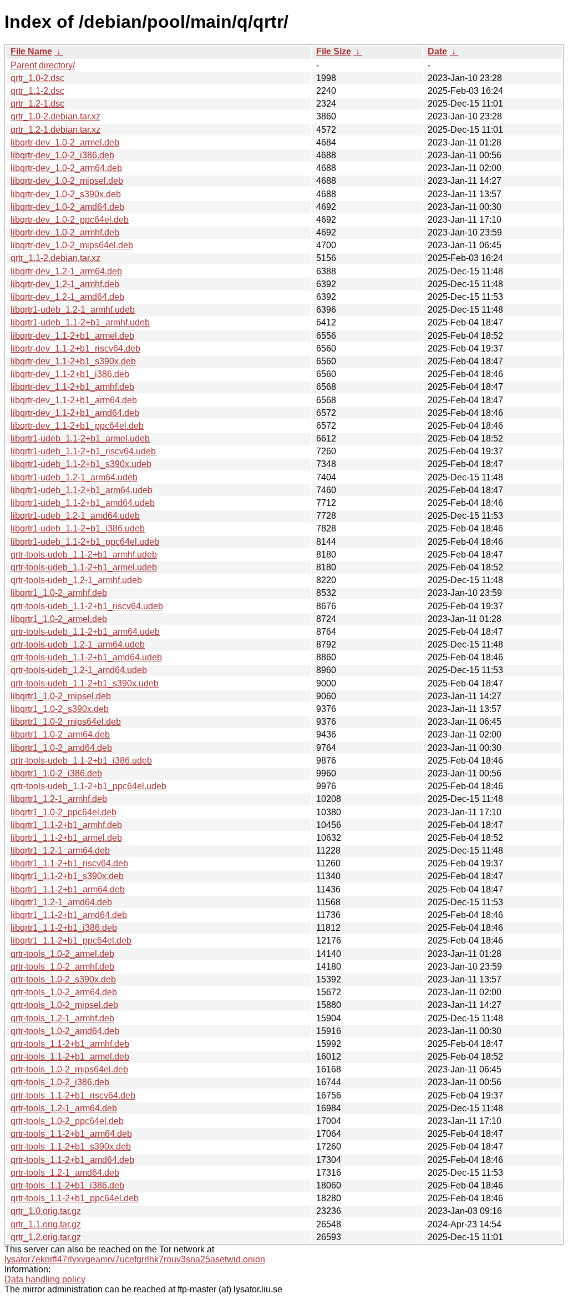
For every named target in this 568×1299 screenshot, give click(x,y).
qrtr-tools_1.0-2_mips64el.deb (69, 1069)
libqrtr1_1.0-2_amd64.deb (61, 748)
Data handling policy (44, 1279)
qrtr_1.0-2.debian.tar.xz (55, 116)
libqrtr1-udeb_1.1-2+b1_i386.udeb (78, 528)
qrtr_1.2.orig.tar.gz (46, 1237)
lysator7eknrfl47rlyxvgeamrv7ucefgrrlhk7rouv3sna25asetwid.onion (134, 1259)
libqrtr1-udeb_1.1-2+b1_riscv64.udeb (83, 451)
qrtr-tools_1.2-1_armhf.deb (62, 1018)
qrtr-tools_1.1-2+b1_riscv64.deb (73, 1095)
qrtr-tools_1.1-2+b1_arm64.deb (71, 1133)
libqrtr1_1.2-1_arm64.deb (60, 850)
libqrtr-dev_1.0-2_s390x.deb (66, 194)
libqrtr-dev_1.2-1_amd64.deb (67, 297)
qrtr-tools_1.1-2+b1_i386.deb (67, 1185)
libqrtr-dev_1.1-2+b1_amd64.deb (75, 413)
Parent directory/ (43, 65)
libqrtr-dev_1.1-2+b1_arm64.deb (74, 400)
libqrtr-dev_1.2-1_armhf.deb (65, 284)
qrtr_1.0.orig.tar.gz (46, 1211)
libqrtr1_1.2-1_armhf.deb (59, 799)
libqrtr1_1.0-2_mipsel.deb (61, 696)
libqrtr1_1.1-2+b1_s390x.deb (67, 876)
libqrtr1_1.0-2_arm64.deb (60, 734)
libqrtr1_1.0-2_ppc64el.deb (63, 812)
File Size (333, 51)
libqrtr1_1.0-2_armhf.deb (59, 593)
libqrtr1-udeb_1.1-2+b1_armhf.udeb (80, 322)
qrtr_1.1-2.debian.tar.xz (55, 258)
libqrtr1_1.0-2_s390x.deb (60, 709)
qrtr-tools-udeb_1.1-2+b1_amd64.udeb (86, 657)
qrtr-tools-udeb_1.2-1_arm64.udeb (78, 644)
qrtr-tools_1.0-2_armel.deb (62, 954)
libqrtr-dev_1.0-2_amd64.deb (67, 207)
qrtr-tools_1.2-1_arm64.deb (64, 1108)
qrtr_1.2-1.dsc (37, 103)
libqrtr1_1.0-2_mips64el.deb (66, 721)
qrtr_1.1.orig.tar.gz (46, 1224)
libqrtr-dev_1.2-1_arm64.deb (66, 271)
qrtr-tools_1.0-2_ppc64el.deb (67, 1121)
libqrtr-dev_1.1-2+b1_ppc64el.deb (77, 425)
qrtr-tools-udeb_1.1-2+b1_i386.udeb (81, 760)
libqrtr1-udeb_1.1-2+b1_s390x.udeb (81, 464)
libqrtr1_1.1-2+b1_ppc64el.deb (71, 940)
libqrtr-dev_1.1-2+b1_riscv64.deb (75, 348)
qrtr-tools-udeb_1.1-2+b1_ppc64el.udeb (88, 786)
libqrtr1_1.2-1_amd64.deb (61, 902)
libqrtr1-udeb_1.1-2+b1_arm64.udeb (82, 490)
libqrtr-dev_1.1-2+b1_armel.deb (72, 335)
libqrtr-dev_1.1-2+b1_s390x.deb (73, 361)
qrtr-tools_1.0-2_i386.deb (60, 1082)
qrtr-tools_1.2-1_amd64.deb (65, 1172)
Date (437, 51)
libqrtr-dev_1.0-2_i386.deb (62, 155)
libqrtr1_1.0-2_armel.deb (59, 619)
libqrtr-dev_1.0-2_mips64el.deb (72, 245)
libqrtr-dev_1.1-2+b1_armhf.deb (72, 387)
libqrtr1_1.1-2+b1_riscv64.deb (69, 863)
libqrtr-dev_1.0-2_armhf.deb (65, 232)
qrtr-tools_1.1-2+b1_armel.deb (70, 1056)
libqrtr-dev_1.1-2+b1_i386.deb (70, 374)
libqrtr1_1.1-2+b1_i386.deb (64, 927)
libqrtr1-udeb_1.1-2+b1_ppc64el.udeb (85, 541)
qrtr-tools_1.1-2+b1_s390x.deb (71, 1146)
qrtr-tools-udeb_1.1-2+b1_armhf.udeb (84, 554)
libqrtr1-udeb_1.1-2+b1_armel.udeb (80, 438)
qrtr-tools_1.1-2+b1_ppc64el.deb (75, 1198)
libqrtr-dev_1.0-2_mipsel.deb (67, 180)
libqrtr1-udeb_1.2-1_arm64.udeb (74, 477)
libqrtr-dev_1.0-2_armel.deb (65, 142)
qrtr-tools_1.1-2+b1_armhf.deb (70, 1044)
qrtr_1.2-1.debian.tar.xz (55, 129)
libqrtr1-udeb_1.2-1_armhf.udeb (73, 309)
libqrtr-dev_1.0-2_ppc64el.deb (70, 219)
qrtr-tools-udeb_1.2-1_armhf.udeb (76, 580)
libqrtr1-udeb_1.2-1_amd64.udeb (75, 515)
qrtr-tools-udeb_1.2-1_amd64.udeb (79, 670)
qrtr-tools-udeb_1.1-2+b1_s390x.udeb (85, 683)
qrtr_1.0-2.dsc (37, 78)
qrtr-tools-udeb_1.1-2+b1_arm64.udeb (85, 631)
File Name (31, 51)
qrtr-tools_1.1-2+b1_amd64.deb (72, 1160)
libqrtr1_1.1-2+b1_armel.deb (66, 837)
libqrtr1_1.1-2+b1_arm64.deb (68, 889)
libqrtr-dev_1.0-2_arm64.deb (66, 168)
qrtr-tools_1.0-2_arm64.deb (64, 992)
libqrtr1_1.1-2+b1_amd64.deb (69, 915)
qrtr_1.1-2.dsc (37, 91)
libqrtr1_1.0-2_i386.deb (56, 773)
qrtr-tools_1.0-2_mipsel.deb (64, 1005)
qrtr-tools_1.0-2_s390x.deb (63, 979)
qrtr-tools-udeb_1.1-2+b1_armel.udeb (84, 567)
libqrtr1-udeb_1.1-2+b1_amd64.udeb (83, 503)
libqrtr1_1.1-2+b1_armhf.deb (66, 825)
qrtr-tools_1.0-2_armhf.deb (62, 966)
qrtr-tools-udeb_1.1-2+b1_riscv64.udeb (87, 606)
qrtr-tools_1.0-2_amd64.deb (65, 1031)
